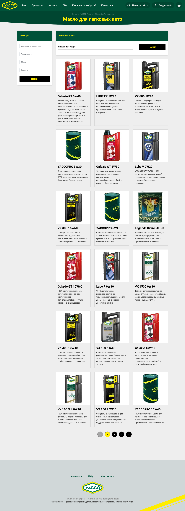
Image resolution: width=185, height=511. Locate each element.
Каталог (53, 5)
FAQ (65, 5)
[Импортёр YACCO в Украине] (93, 487)
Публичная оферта (75, 498)
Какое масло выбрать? (84, 5)
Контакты (106, 476)
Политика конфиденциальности (103, 498)
